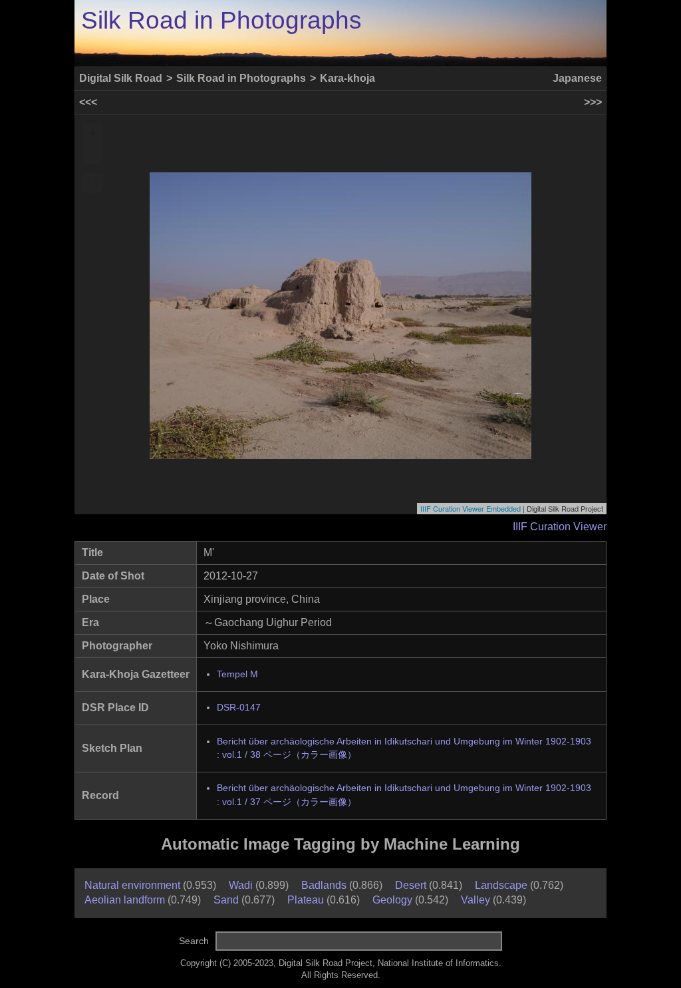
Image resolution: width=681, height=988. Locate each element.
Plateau (305, 900)
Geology (392, 900)
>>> (593, 102)
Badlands (323, 885)
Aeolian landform (124, 900)
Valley (475, 900)
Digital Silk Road (120, 78)
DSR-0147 (239, 708)
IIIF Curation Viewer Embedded (470, 508)
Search (194, 940)
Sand (226, 900)
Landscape (501, 885)
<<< (88, 102)
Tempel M (237, 674)
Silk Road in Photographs (221, 20)
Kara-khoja (347, 78)
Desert (410, 885)
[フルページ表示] (92, 183)
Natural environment (132, 885)
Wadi (241, 885)
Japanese (577, 78)
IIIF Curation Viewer (560, 526)
